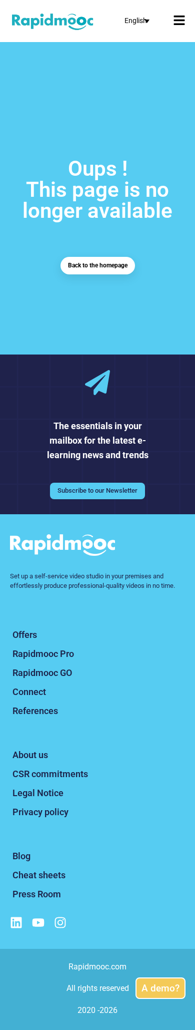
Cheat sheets (39, 875)
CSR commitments (50, 774)
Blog (21, 856)
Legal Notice (38, 793)
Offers (24, 634)
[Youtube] (38, 922)
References (35, 711)
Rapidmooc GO (42, 672)
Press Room (36, 894)
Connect (29, 691)
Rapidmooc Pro (43, 653)
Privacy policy (40, 812)
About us (30, 755)
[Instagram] (60, 922)
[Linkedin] (16, 922)
